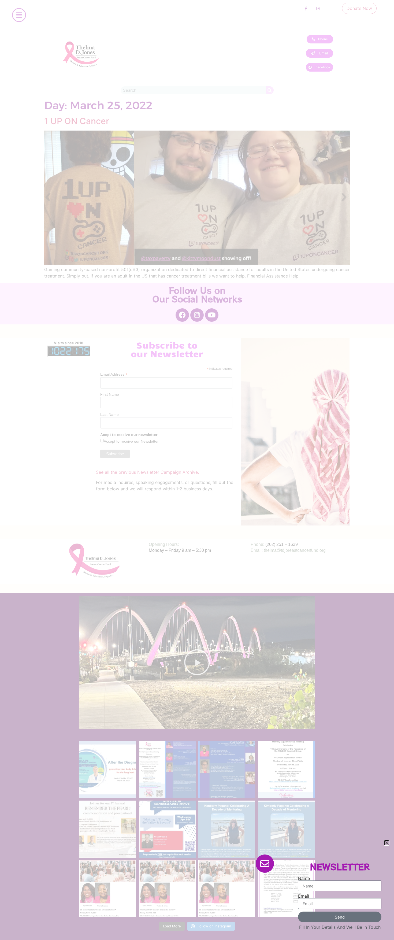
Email (303, 896)
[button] (387, 843)
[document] (197, 470)
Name (304, 878)
